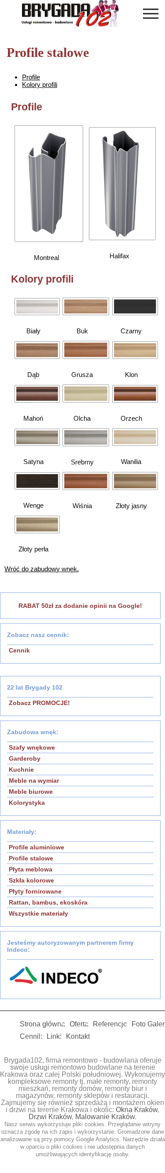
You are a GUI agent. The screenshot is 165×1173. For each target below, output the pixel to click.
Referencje (110, 1024)
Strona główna (42, 1024)
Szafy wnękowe (32, 747)
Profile (31, 77)
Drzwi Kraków (50, 1116)
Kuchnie (21, 769)
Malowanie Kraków (105, 1116)
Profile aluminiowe (36, 847)
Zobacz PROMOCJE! (39, 702)
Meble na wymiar (34, 780)
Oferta (79, 1024)
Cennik (19, 650)
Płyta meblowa (30, 869)
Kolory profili (39, 84)
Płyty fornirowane (35, 891)
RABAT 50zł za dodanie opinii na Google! (80, 605)
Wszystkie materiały (38, 913)
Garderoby (24, 758)
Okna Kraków (137, 1109)
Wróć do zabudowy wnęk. (41, 569)
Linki (54, 1036)
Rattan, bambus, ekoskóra (48, 902)
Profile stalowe (31, 858)
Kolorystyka (27, 802)
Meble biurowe (31, 791)
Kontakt (78, 1036)
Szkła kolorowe (31, 880)
